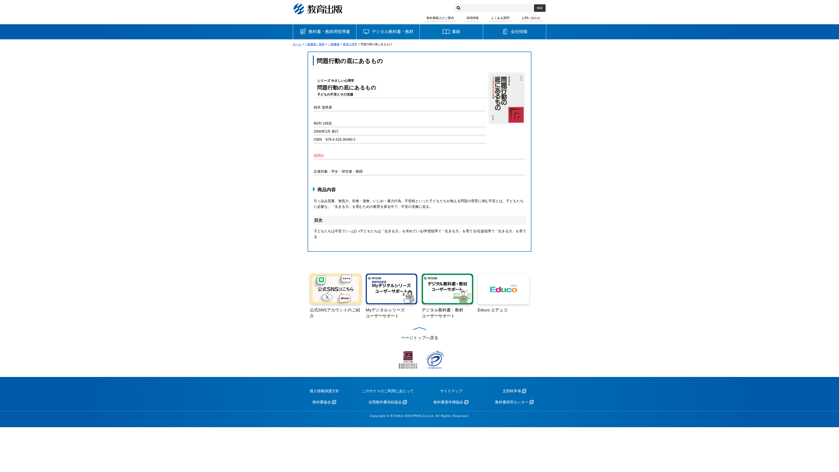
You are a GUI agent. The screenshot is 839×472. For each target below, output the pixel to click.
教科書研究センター (512, 402)
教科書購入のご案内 (440, 18)
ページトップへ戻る (419, 337)
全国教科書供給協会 (385, 402)
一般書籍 (334, 44)
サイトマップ (451, 391)
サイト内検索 (458, 8)
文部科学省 (512, 391)
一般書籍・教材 (315, 44)
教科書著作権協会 (448, 402)
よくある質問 (500, 18)
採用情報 (472, 18)
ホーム (297, 44)
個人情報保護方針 (324, 391)
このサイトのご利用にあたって (388, 391)
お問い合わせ (531, 18)
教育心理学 (350, 44)
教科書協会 (321, 402)
